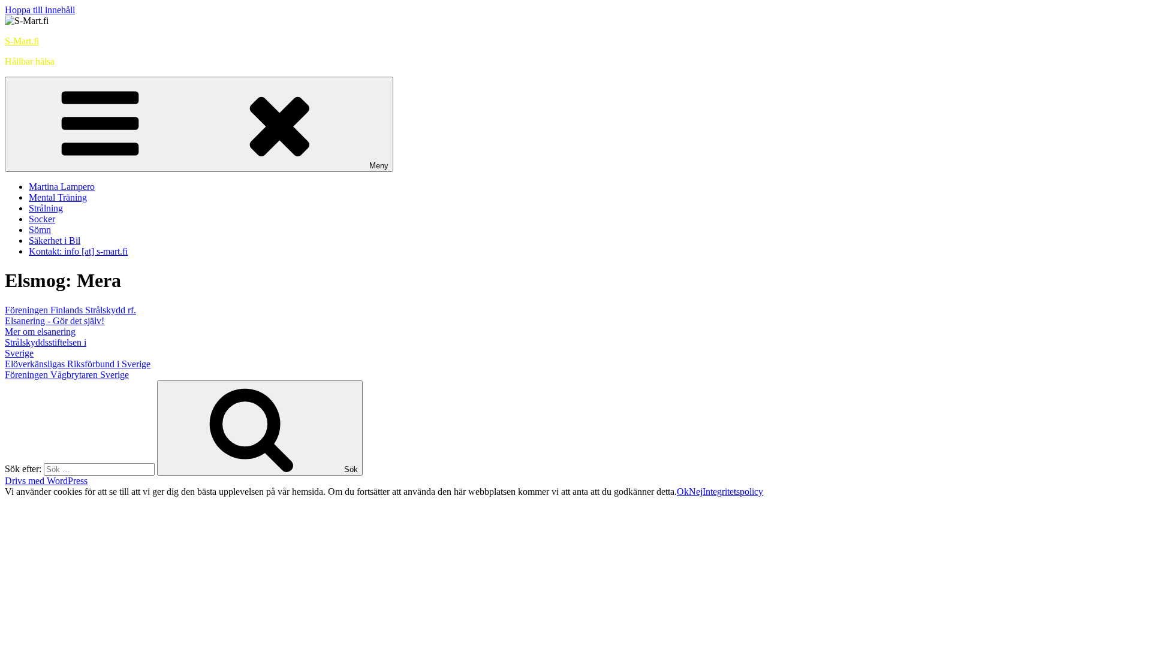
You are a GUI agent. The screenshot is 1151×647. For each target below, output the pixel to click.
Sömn (40, 230)
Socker (42, 219)
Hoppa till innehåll (40, 10)
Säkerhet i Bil (54, 240)
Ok (683, 491)
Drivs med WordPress (46, 481)
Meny (378, 165)
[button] (70, 310)
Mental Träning (58, 197)
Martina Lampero (62, 187)
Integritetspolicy (733, 491)
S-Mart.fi (22, 41)
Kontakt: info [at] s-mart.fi (78, 251)
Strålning (46, 208)
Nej (696, 491)
